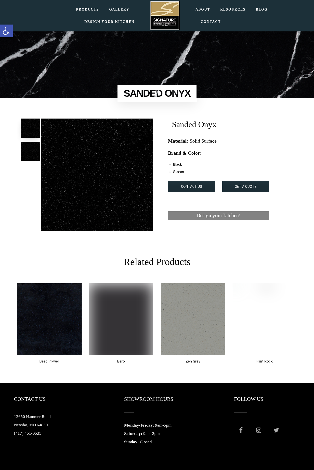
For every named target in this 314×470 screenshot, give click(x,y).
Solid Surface (203, 141)
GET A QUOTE (246, 186)
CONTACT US (191, 186)
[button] (6, 31)
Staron (178, 172)
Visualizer (218, 234)
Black (177, 164)
